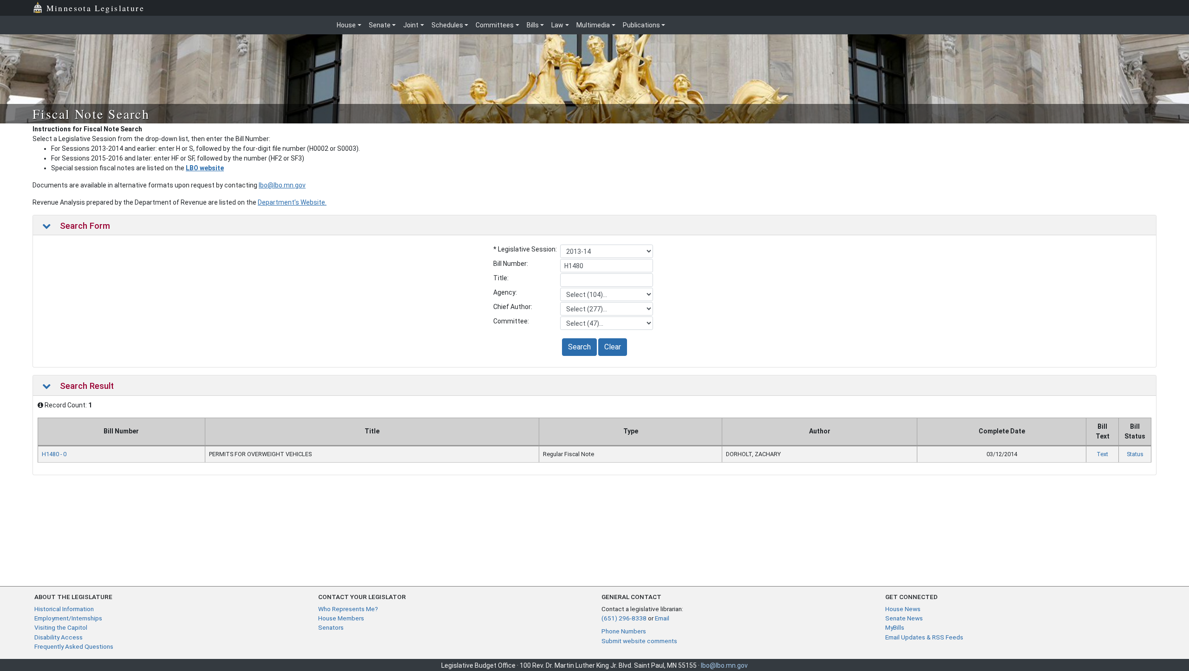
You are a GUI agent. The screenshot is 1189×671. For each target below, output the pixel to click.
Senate (380, 25)
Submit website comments (639, 641)
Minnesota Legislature (95, 7)
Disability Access (58, 637)
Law (557, 25)
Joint (410, 25)
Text (1102, 454)
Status (1135, 454)
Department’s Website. (292, 202)
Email (662, 618)
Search (579, 346)
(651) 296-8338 (624, 618)
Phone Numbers (623, 631)
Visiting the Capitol (60, 627)
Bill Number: (510, 263)
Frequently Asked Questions (73, 646)
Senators (331, 627)
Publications (641, 25)
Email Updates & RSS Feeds (924, 637)
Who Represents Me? (348, 609)
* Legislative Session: (525, 249)
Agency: (505, 292)
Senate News (904, 618)
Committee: (511, 321)
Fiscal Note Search (91, 114)
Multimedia (593, 25)
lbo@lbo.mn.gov (282, 185)
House (346, 25)
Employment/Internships (68, 618)
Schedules (447, 25)
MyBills (894, 627)
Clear (612, 346)
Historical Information (64, 609)
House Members (341, 618)
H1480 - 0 (54, 454)
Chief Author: (512, 306)
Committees (495, 25)
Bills (533, 25)
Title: (501, 278)
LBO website (205, 168)
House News (903, 609)
